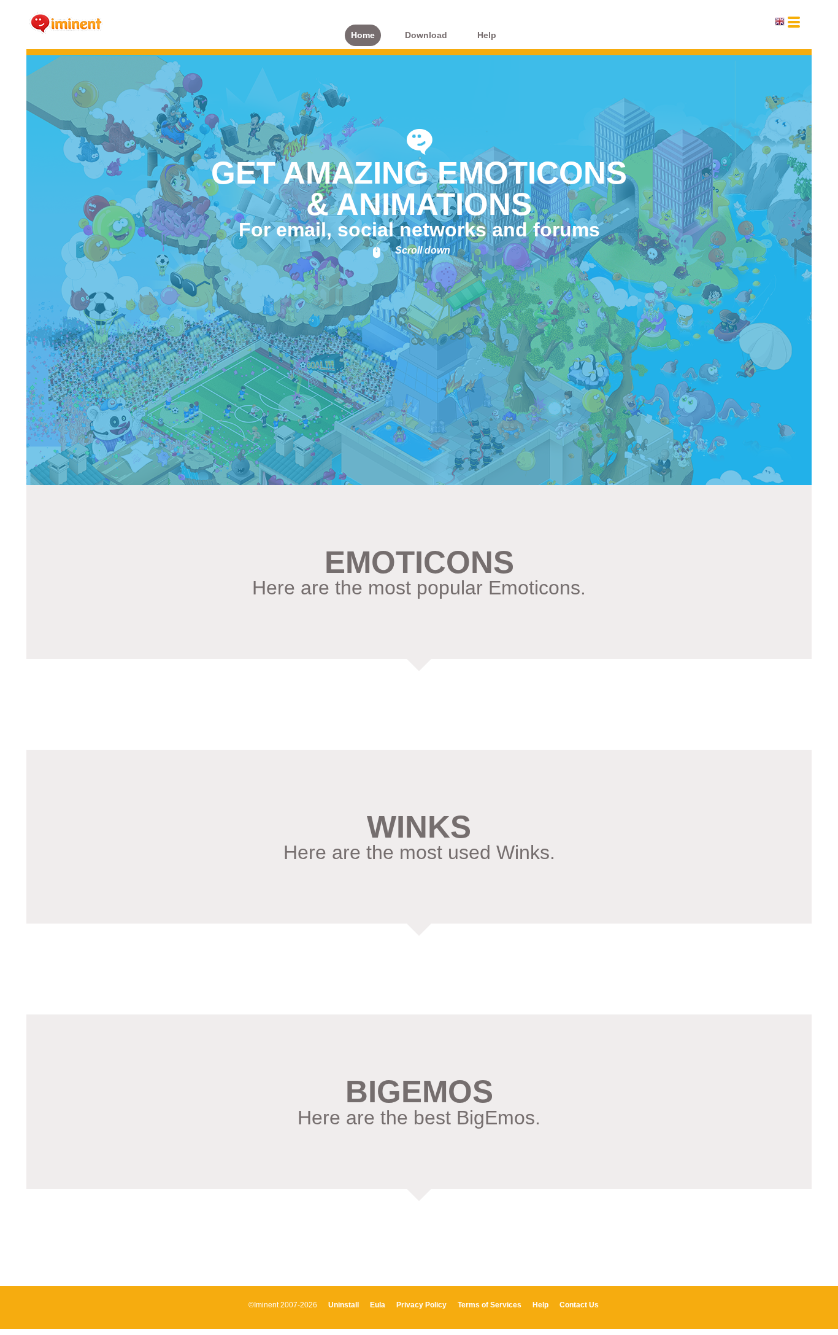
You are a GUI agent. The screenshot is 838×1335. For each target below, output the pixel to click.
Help (486, 35)
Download (426, 35)
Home (363, 35)
